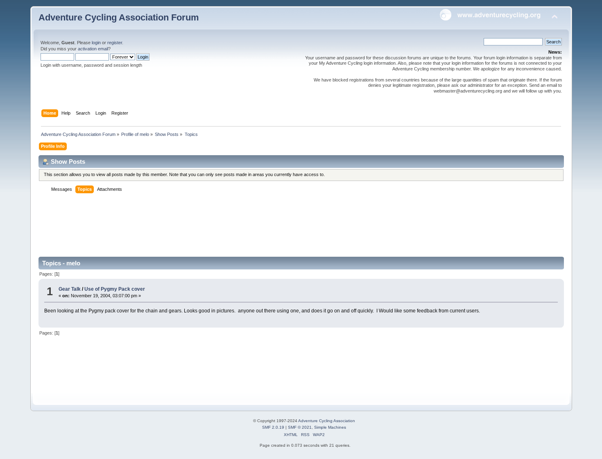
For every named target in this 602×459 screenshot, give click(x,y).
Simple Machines (330, 427)
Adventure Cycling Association (326, 420)
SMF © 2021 (300, 427)
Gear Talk (70, 289)
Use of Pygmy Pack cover (114, 289)
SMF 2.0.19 (273, 427)
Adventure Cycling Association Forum (118, 17)
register (114, 42)
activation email (93, 48)
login (96, 42)
